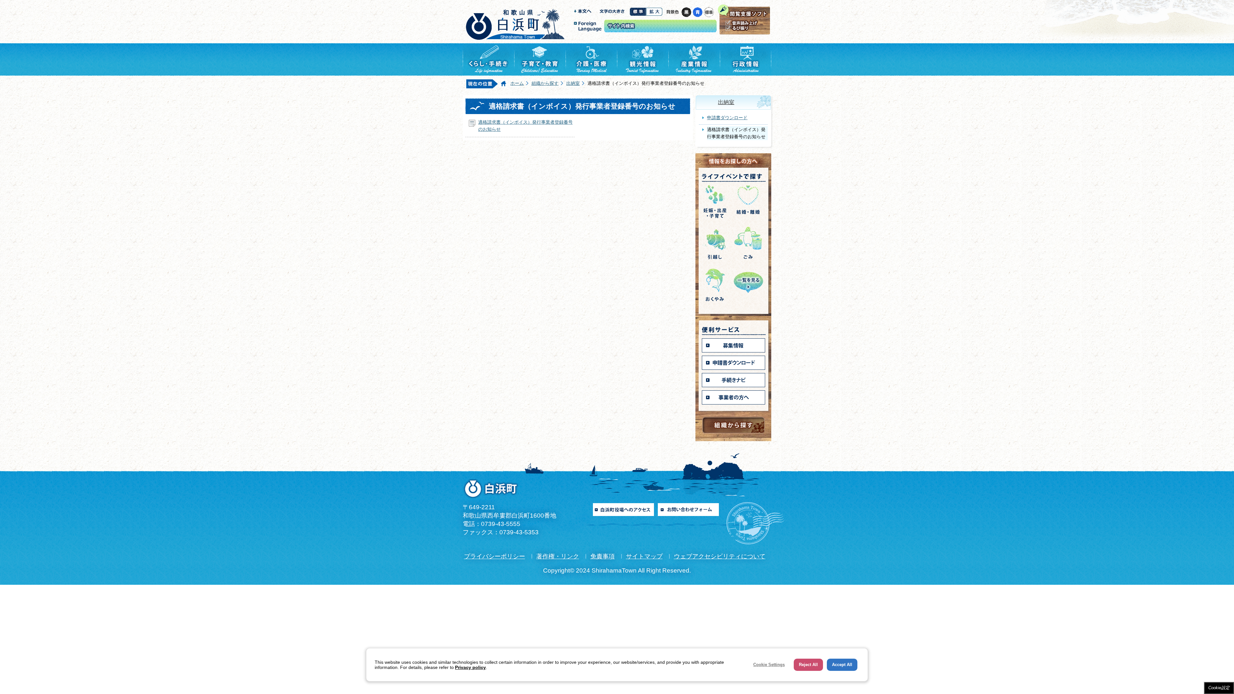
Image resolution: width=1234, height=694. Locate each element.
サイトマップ (644, 556)
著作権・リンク (557, 556)
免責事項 (602, 556)
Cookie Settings (769, 664)
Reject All (808, 664)
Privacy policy (470, 667)
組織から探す (545, 83)
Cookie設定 (1219, 687)
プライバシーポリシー (494, 556)
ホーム (517, 83)
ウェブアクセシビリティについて (719, 556)
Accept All (842, 664)
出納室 (573, 83)
